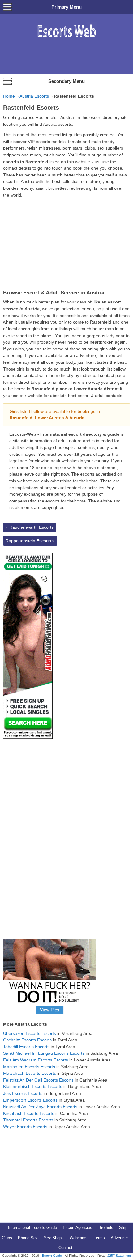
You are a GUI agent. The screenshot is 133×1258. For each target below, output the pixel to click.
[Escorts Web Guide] (66, 40)
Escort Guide (52, 1255)
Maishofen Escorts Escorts (29, 1066)
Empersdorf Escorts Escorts (30, 1100)
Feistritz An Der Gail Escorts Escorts (38, 1080)
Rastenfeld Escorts (31, 107)
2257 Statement (119, 1255)
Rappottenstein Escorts (30, 540)
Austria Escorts (34, 96)
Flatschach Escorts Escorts (29, 1073)
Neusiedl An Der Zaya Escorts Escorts (40, 1106)
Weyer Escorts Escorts (25, 1126)
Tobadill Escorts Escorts (26, 1046)
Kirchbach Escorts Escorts (28, 1113)
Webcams (79, 1237)
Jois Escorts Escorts (22, 1093)
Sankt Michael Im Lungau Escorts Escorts (43, 1053)
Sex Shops (54, 1237)
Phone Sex (28, 1237)
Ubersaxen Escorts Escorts (29, 1033)
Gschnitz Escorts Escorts (27, 1039)
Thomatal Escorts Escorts (28, 1119)
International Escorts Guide (32, 1227)
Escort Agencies (77, 1227)
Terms (99, 1237)
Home (9, 96)
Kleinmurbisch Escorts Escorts (32, 1086)
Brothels (105, 1227)
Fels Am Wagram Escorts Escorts (35, 1059)
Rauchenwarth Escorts (30, 527)
